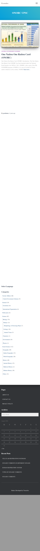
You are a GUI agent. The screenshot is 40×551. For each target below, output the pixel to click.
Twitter (20, 486)
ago (12, 113)
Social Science (6, 347)
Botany (5, 322)
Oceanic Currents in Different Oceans (16, 463)
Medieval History (8, 367)
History (5, 360)
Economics (6, 305)
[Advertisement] (20, 91)
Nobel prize (5, 313)
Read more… (27, 69)
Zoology (5, 329)
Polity (4, 374)
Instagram (23, 486)
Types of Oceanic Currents (12, 472)
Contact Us (6, 399)
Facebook (16, 486)
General (4, 302)
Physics (5, 343)
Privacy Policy (7, 404)
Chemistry (5, 336)
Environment (6, 339)
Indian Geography (8, 353)
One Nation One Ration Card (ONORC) (16, 56)
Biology (5, 319)
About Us (5, 395)
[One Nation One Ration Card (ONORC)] (20, 35)
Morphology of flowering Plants (12, 326)
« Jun (2, 448)
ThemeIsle (26, 490)
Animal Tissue (8, 332)
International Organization (10, 309)
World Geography (8, 356)
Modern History (7, 370)
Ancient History (7, 363)
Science (4, 316)
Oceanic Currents (8, 476)
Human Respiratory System (12, 467)
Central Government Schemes (10, 51)
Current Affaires (6, 296)
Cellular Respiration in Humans (14, 458)
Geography (6, 350)
